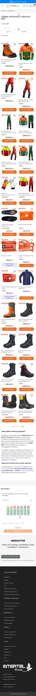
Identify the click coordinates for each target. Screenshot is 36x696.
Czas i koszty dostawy (10, 606)
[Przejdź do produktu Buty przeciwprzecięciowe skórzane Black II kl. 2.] (26, 370)
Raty (5, 586)
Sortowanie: (4, 35)
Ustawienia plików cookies (11, 594)
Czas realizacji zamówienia (12, 603)
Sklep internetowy (17, 694)
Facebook (7, 652)
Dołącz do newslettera (10, 557)
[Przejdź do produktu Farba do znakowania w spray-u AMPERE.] (18, 510)
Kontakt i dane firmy (10, 646)
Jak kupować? (8, 638)
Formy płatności (8, 609)
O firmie (6, 661)
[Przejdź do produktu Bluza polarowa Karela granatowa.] (26, 277)
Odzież (6, 27)
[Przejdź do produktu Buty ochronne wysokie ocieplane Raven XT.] (9, 341)
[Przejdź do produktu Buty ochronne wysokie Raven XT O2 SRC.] (9, 370)
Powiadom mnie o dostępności (9, 264)
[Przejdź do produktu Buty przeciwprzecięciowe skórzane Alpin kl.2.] (9, 50)
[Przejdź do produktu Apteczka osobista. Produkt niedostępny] (9, 246)
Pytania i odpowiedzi (10, 632)
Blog (5, 658)
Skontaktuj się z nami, (7, 458)
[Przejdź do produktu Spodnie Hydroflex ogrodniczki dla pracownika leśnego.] (9, 122)
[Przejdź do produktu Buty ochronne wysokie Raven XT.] (26, 341)
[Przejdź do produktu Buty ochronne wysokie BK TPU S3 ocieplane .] (26, 310)
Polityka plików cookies (10, 591)
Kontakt (6, 649)
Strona (13, 426)
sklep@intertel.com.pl (9, 684)
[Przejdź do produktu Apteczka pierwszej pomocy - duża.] (26, 246)
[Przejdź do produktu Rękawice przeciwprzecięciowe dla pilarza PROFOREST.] (9, 184)
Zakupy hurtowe (8, 583)
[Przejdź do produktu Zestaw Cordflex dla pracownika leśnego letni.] (26, 122)
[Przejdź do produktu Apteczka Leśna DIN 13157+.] (26, 215)
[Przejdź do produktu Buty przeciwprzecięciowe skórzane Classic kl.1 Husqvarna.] (9, 401)
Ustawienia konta (9, 620)
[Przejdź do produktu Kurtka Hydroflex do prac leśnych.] (26, 52)
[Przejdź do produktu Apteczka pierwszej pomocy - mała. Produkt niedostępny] (9, 277)
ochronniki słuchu (7, 470)
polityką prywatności (29, 560)
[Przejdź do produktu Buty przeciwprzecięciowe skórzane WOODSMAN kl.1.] (26, 401)
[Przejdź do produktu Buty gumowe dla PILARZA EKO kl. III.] (9, 310)
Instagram (7, 655)
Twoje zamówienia (9, 617)
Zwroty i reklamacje (9, 635)
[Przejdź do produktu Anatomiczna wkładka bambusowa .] (9, 215)
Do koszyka (26, 234)
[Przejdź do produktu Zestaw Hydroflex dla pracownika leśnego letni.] (26, 153)
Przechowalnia (8, 623)
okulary (17, 470)
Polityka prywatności (10, 589)
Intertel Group (8, 11)
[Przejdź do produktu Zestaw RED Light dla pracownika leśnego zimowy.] (26, 184)
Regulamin (7, 577)
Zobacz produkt (9, 73)
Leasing (6, 580)
